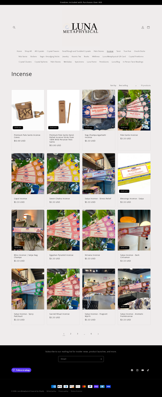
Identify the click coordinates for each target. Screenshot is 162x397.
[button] (14, 27)
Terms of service (76, 391)
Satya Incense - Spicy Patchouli (24, 315)
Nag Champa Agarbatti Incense (95, 136)
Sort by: (113, 86)
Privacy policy (63, 391)
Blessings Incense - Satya (132, 198)
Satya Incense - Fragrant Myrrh (96, 315)
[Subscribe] (101, 359)
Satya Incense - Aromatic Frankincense (131, 315)
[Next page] (98, 334)
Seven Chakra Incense (59, 198)
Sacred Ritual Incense (59, 314)
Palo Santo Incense (129, 135)
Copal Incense (20, 198)
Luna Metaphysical (23, 391)
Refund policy (51, 391)
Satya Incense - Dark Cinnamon (129, 256)
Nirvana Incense (92, 255)
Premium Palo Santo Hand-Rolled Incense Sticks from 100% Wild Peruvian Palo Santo (61, 138)
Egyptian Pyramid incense (61, 255)
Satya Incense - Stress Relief (98, 198)
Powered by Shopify (37, 391)
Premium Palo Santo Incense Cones (27, 136)
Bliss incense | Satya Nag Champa (26, 256)
